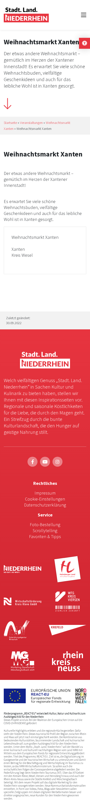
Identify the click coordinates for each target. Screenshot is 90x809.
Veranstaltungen (31, 122)
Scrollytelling (45, 530)
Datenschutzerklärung (45, 505)
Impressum (45, 493)
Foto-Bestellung (45, 524)
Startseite (10, 122)
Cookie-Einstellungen (45, 499)
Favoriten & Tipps (45, 536)
